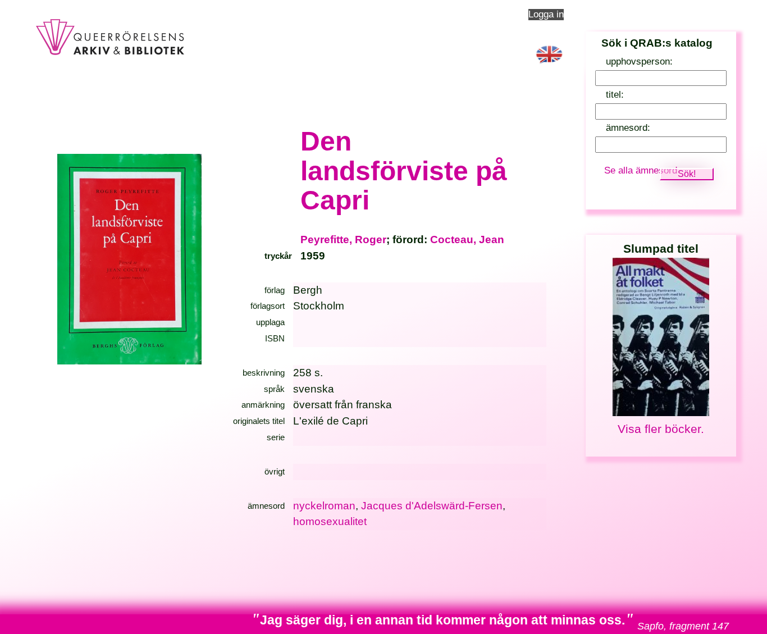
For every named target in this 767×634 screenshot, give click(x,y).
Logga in (546, 14)
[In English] (549, 65)
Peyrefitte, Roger (343, 239)
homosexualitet (330, 521)
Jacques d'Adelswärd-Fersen (432, 506)
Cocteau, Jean (467, 239)
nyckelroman (324, 506)
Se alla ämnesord (640, 170)
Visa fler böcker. (661, 428)
